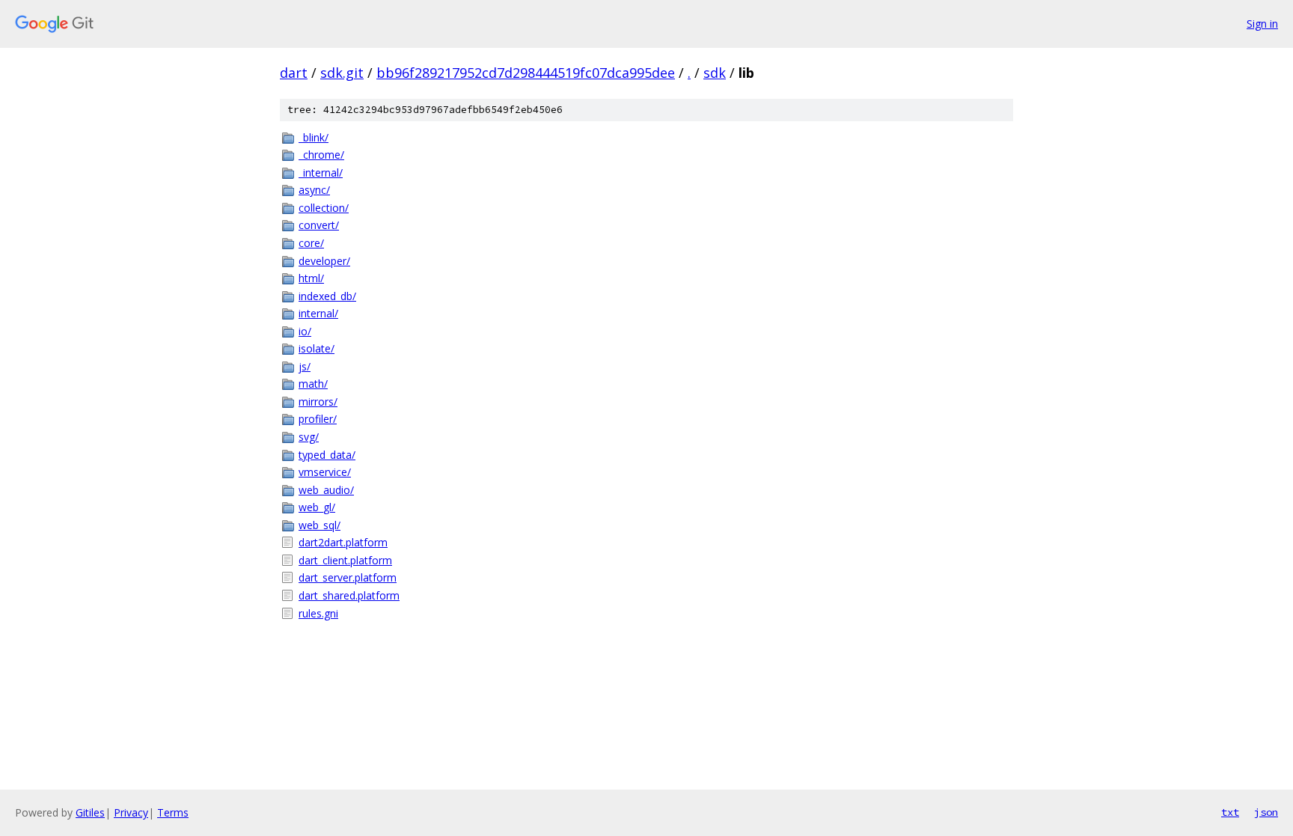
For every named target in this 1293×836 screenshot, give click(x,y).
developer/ (324, 261)
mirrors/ (318, 401)
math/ (313, 383)
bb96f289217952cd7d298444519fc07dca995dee (525, 73)
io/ (305, 331)
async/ (314, 190)
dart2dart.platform (343, 542)
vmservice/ (325, 472)
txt (1230, 812)
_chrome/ (321, 154)
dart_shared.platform (349, 595)
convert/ (319, 225)
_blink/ (313, 137)
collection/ (324, 208)
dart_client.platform (345, 560)
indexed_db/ (327, 296)
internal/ (318, 313)
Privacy (131, 812)
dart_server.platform (348, 577)
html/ (311, 278)
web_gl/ (317, 507)
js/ (305, 366)
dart (294, 73)
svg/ (309, 437)
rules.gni (318, 613)
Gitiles (90, 812)
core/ (311, 243)
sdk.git (342, 73)
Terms (173, 812)
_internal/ (321, 172)
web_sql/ (319, 525)
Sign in (1262, 23)
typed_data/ (327, 455)
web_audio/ (326, 490)
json (1266, 812)
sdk (714, 73)
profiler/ (318, 419)
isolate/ (316, 348)
